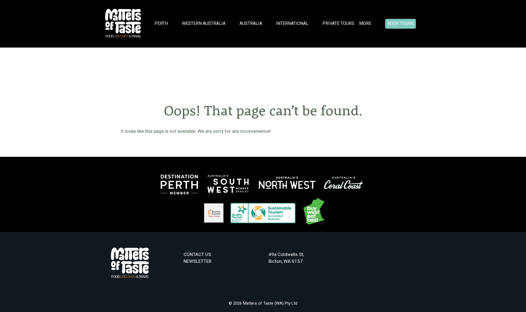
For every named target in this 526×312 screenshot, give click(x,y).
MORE (365, 23)
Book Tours (400, 23)
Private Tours (338, 23)
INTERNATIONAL (292, 23)
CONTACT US (197, 254)
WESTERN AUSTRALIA (203, 23)
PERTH (161, 23)
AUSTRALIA (250, 23)
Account (424, 23)
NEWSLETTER (197, 261)
